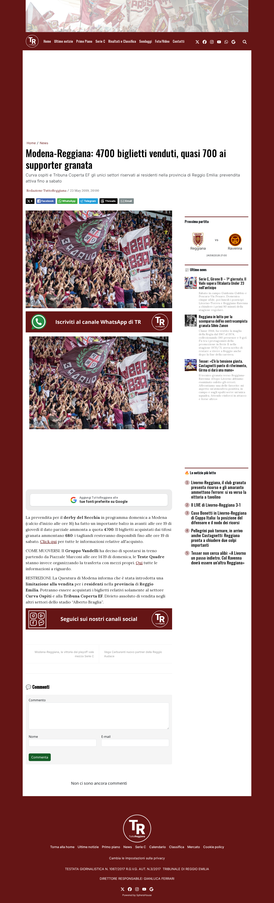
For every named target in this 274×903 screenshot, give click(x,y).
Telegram (90, 200)
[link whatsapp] (226, 41)
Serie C (100, 41)
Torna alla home (62, 847)
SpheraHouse (144, 895)
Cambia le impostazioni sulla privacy (137, 858)
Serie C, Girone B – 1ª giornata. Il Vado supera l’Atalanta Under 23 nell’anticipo (222, 283)
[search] (244, 41)
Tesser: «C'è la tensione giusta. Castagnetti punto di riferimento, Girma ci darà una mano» (223, 365)
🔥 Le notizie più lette (200, 472)
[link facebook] (204, 41)
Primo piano (111, 847)
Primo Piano (84, 41)
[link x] (197, 41)
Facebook (47, 200)
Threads (110, 200)
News (44, 143)
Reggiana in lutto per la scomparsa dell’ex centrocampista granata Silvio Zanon (223, 321)
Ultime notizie (63, 41)
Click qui (48, 541)
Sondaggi (145, 41)
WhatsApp (68, 200)
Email (128, 200)
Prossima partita (197, 221)
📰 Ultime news (196, 269)
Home (47, 41)
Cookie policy (213, 847)
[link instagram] (211, 41)
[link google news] (233, 41)
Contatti (178, 41)
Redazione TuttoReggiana (46, 190)
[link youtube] (219, 41)
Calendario (157, 847)
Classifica (176, 847)
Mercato (193, 847)
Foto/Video (162, 41)
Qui (139, 562)
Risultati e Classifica (122, 41)
